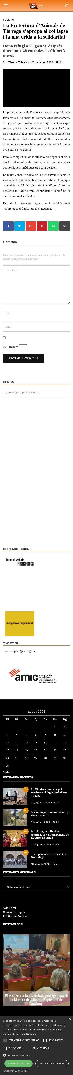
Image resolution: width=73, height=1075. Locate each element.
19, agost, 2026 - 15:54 (45, 863)
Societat (8, 20)
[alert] (36, 1045)
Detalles (31, 1034)
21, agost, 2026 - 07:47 (45, 844)
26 (26, 758)
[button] (36, 1055)
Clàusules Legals (14, 912)
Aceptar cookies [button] (18, 1063)
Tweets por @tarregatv (19, 651)
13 (36, 742)
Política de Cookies (15, 916)
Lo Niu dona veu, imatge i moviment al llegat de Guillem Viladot (49, 792)
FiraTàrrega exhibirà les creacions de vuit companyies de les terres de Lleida (50, 834)
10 (7, 742)
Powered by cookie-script (15, 1070)
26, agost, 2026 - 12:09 (45, 822)
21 (45, 750)
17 (7, 750)
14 (45, 742)
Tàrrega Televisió (18, 62)
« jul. (6, 771)
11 (17, 742)
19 (26, 750)
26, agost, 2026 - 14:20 (45, 802)
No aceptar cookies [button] (52, 1063)
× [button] (69, 1019)
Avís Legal (9, 907)
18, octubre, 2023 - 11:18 (46, 62)
